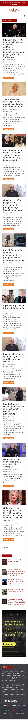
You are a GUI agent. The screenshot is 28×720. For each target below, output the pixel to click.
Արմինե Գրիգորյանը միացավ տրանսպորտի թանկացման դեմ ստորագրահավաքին (13, 255)
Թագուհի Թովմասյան (8, 420)
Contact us (11, 713)
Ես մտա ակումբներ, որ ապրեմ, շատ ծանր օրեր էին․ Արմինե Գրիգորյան (13, 358)
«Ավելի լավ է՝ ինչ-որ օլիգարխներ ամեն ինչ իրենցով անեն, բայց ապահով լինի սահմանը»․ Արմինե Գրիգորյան (12, 514)
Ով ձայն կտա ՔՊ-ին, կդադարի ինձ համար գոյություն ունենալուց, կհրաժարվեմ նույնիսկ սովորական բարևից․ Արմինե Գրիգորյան (13, 48)
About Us (6, 713)
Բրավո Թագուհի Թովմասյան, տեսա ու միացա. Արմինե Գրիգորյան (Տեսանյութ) (13, 409)
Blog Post (14, 59)
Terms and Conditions (19, 713)
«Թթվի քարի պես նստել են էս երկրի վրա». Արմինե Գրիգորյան (12, 463)
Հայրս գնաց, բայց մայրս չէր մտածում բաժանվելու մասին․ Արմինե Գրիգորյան (13, 103)
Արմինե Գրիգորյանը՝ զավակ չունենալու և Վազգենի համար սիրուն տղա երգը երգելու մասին (13, 155)
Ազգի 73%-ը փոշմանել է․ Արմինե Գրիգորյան (13, 306)
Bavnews (16, 109)
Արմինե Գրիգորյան (9, 62)
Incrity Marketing (10, 707)
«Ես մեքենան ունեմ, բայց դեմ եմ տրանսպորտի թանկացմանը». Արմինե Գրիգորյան (12, 205)
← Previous (5, 547)
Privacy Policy (14, 716)
